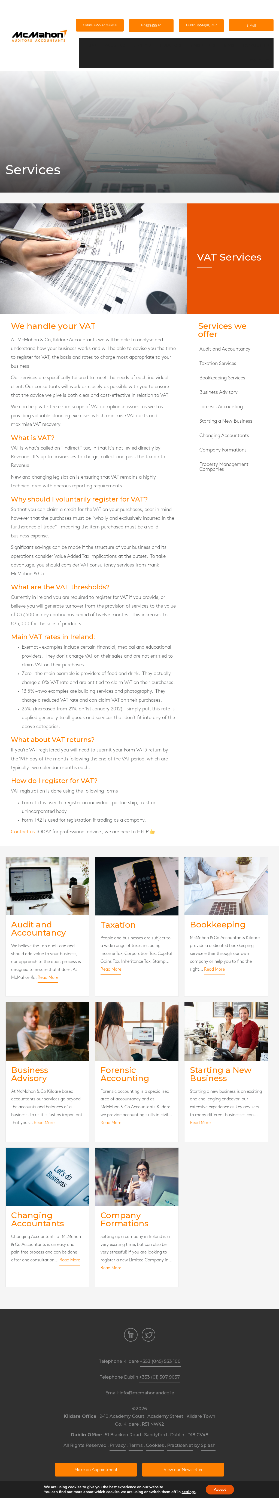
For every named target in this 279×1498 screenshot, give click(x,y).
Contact (259, 60)
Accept (220, 1489)
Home (91, 45)
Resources (170, 45)
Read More (48, 978)
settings (189, 1492)
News (229, 45)
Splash (208, 1445)
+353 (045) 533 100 (160, 1361)
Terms (136, 1445)
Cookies (155, 1445)
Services (142, 45)
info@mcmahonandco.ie (147, 1392)
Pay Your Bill (256, 45)
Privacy (118, 1445)
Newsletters (202, 45)
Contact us (23, 832)
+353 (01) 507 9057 (159, 1377)
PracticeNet (180, 1445)
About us (115, 45)
